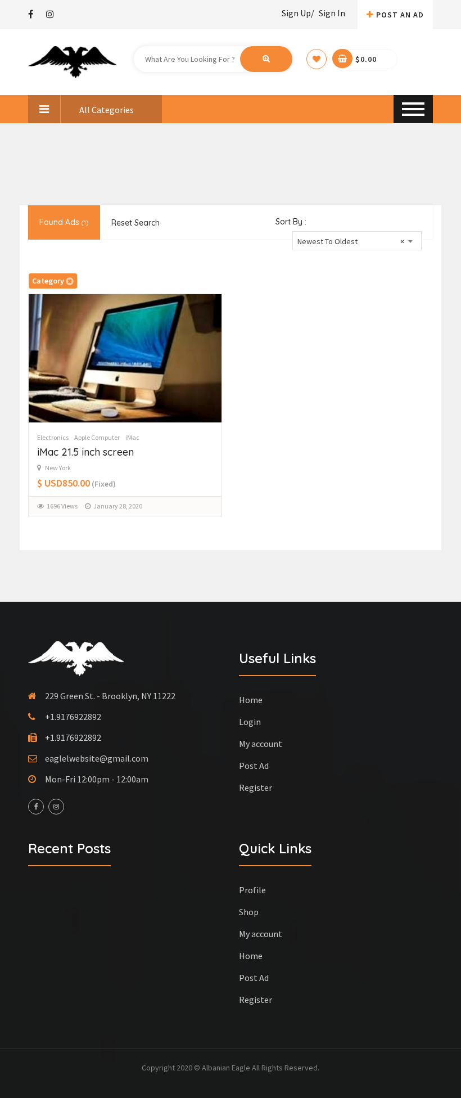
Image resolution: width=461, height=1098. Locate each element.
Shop (249, 911)
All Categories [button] (106, 109)
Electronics (53, 437)
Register (255, 787)
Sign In (332, 13)
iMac (132, 437)
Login (250, 721)
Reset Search (135, 223)
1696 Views (62, 506)
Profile (252, 890)
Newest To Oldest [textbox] (350, 241)
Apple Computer (97, 437)
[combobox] (357, 240)
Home (251, 699)
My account (260, 743)
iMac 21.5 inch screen (85, 452)
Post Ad (254, 765)
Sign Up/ (298, 13)
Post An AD (400, 15)
